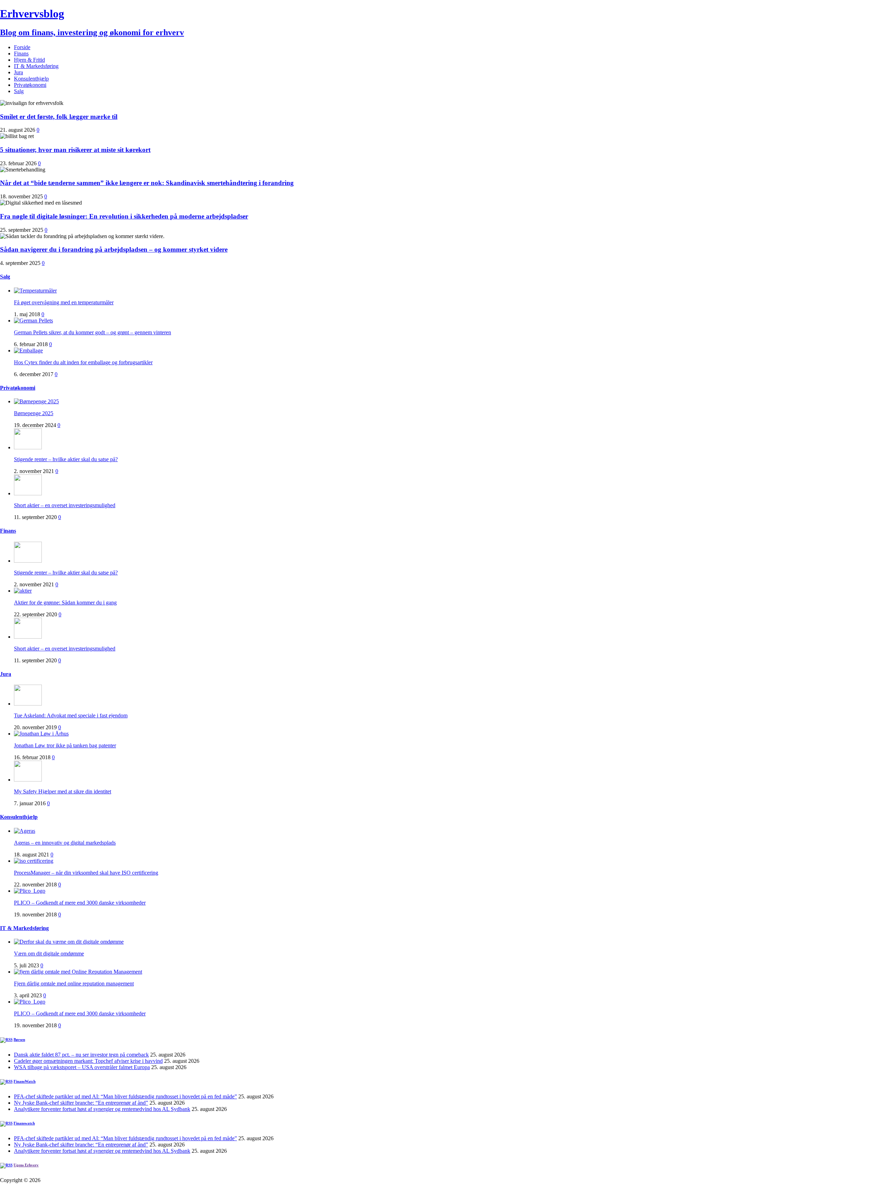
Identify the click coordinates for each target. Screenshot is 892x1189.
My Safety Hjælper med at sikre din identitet (62, 791)
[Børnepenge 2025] (36, 401)
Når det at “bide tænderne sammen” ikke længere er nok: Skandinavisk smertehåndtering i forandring (147, 182)
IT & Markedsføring (36, 66)
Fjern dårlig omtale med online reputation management (74, 983)
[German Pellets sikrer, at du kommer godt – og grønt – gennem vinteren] (33, 320)
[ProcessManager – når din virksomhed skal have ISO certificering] (33, 861)
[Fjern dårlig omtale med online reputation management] (78, 972)
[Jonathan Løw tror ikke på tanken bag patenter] (41, 734)
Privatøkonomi (30, 85)
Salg (19, 91)
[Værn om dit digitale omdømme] (69, 942)
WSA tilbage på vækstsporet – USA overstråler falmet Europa (82, 1067)
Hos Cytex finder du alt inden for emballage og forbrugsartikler (83, 362)
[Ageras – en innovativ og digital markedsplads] (24, 831)
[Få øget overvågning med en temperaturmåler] (35, 291)
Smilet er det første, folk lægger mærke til (58, 116)
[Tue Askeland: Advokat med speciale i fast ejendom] (28, 704)
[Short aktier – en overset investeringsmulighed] (28, 493)
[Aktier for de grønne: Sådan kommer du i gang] (23, 591)
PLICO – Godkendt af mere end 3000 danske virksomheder (80, 903)
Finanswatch (24, 1123)
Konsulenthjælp (31, 79)
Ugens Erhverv (26, 1165)
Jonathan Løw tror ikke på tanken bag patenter (65, 745)
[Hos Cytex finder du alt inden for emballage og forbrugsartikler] (28, 350)
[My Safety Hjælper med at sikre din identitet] (28, 780)
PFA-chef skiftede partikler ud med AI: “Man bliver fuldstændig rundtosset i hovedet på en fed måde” (125, 1096)
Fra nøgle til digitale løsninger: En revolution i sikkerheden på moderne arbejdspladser (124, 216)
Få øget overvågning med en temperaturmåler (64, 302)
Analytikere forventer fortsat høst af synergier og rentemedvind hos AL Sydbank (102, 1109)
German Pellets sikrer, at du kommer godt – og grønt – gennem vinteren (92, 332)
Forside (22, 47)
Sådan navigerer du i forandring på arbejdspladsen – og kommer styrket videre (114, 249)
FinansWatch (25, 1081)
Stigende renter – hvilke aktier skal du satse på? (66, 459)
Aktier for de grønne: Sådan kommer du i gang (65, 602)
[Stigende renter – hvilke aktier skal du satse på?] (28, 447)
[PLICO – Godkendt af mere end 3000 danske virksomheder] (29, 891)
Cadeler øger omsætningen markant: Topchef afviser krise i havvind (88, 1061)
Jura (18, 72)
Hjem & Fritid (29, 60)
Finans (21, 53)
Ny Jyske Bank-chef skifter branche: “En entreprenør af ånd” (81, 1103)
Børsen (19, 1039)
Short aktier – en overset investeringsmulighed (64, 505)
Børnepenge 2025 (33, 413)
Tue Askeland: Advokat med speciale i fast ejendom (71, 715)
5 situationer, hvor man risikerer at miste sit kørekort (75, 149)
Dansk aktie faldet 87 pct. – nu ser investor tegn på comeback (81, 1055)
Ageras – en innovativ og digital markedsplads (65, 843)
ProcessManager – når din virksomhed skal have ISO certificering (86, 873)
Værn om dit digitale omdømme (49, 953)
